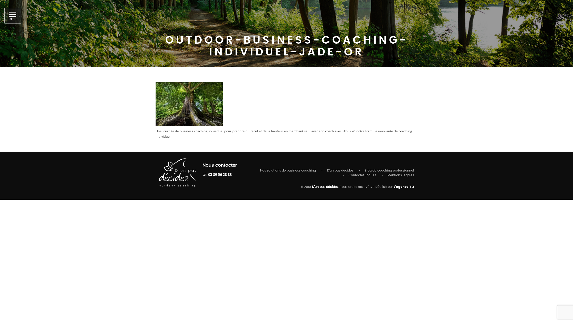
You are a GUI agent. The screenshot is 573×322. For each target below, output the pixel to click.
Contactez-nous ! (362, 175)
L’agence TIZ (404, 187)
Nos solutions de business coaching (288, 170)
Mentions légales (400, 175)
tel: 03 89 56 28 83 (217, 174)
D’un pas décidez (340, 170)
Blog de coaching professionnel (389, 170)
